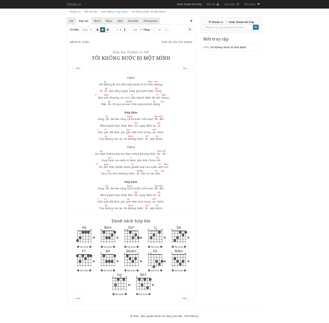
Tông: (146, 29)
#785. (224, 47)
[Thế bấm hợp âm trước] (78, 246)
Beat (120, 20)
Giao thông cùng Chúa (114, 11)
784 (76, 68)
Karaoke (133, 20)
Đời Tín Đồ (90, 11)
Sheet (97, 20)
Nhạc (109, 20)
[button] (252, 4)
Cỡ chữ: (74, 29)
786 (186, 68)
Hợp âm (83, 20)
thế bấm (84, 246)
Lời (71, 20)
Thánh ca (74, 4)
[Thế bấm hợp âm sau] (90, 246)
